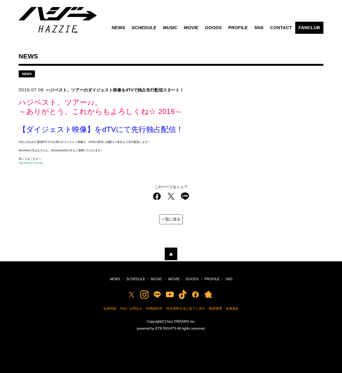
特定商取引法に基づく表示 (185, 308)
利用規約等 (154, 308)
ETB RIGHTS (165, 328)
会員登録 (109, 308)
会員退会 (232, 308)
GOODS (213, 27)
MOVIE (191, 27)
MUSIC (170, 27)
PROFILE (238, 27)
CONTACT (281, 27)
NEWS (118, 27)
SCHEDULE (144, 27)
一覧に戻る (171, 219)
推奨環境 (215, 308)
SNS (259, 27)
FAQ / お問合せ (131, 308)
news (27, 74)
